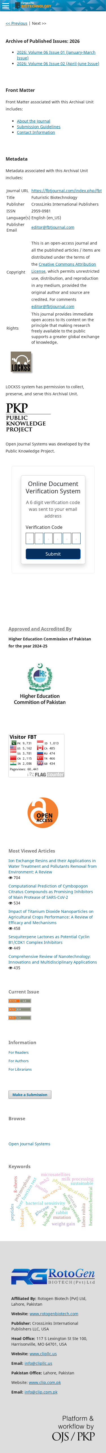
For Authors (18, 1060)
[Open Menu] (5, 5)
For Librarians (20, 1069)
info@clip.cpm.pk (41, 1392)
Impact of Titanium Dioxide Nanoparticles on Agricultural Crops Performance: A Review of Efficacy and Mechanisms (51, 917)
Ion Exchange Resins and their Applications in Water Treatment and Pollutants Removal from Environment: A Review (52, 866)
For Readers (18, 1052)
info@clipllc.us (38, 1363)
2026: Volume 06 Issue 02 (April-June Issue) (58, 63)
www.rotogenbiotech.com (54, 1313)
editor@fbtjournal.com (52, 227)
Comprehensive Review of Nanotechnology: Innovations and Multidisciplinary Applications (52, 959)
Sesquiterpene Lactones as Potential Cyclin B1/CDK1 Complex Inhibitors (49, 939)
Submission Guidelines (38, 126)
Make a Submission (29, 1094)
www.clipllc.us (43, 1353)
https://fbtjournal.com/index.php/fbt (66, 190)
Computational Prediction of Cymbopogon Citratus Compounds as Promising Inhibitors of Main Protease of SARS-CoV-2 (50, 891)
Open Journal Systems (29, 1143)
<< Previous (16, 23)
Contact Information (36, 132)
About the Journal (33, 121)
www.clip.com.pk (45, 1382)
